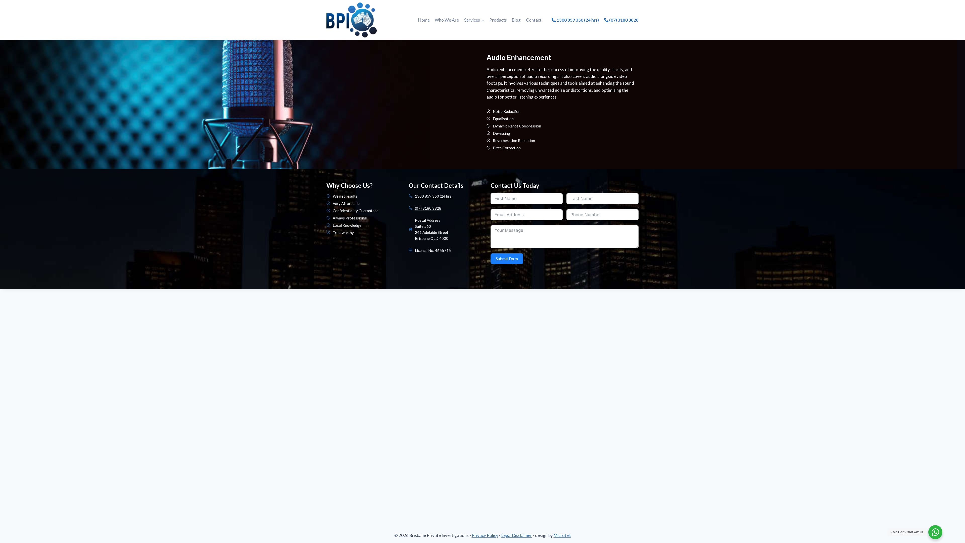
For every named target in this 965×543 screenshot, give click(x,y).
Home (424, 20)
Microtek (562, 535)
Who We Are (447, 20)
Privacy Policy (485, 535)
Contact (534, 20)
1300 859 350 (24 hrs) (577, 20)
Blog (516, 20)
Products (498, 20)
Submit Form (507, 258)
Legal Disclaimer (516, 535)
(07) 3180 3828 (623, 20)
